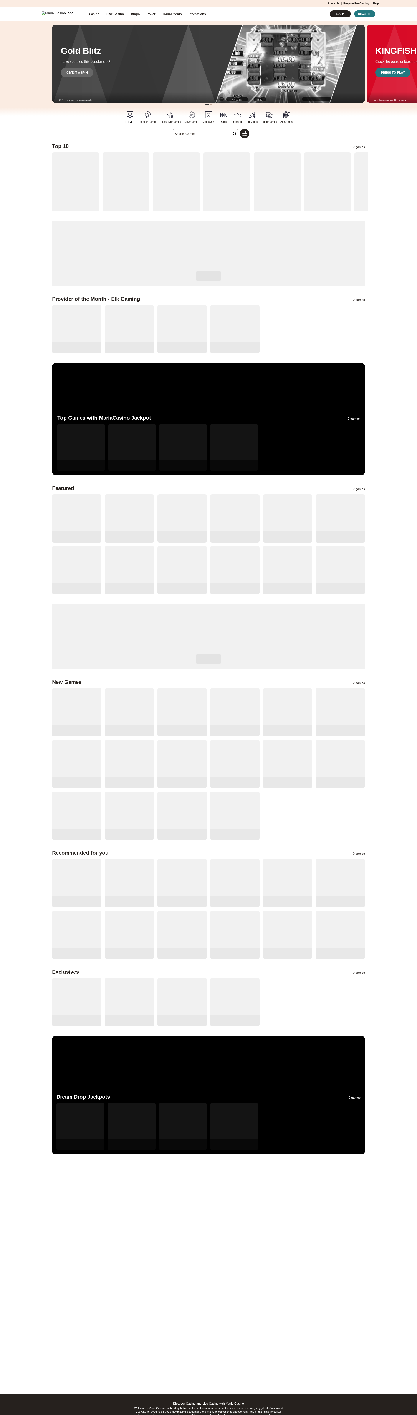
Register (364, 13)
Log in (340, 13)
